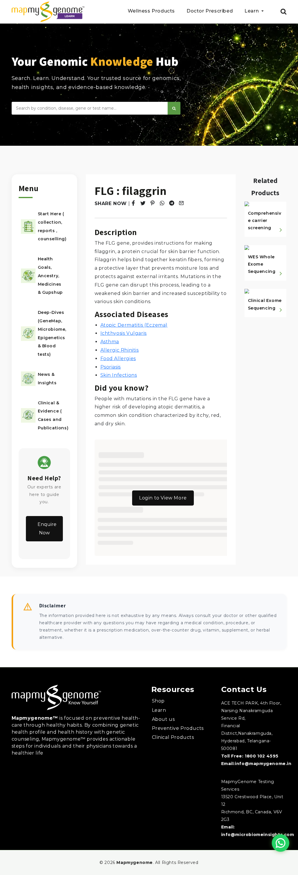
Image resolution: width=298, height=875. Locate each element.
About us (163, 719)
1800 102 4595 (262, 756)
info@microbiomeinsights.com (257, 834)
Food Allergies (118, 358)
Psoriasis (110, 367)
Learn (159, 710)
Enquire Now (47, 529)
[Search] (174, 108)
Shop (158, 701)
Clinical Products (173, 737)
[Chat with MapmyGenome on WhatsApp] (280, 843)
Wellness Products (151, 11)
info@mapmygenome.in (263, 763)
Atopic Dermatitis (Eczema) (134, 325)
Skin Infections (118, 375)
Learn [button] (252, 11)
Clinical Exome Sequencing (265, 304)
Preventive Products (178, 728)
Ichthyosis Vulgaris (123, 333)
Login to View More (163, 498)
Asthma (109, 341)
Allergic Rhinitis (119, 350)
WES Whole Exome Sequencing (262, 264)
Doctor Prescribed (210, 11)
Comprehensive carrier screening (264, 220)
